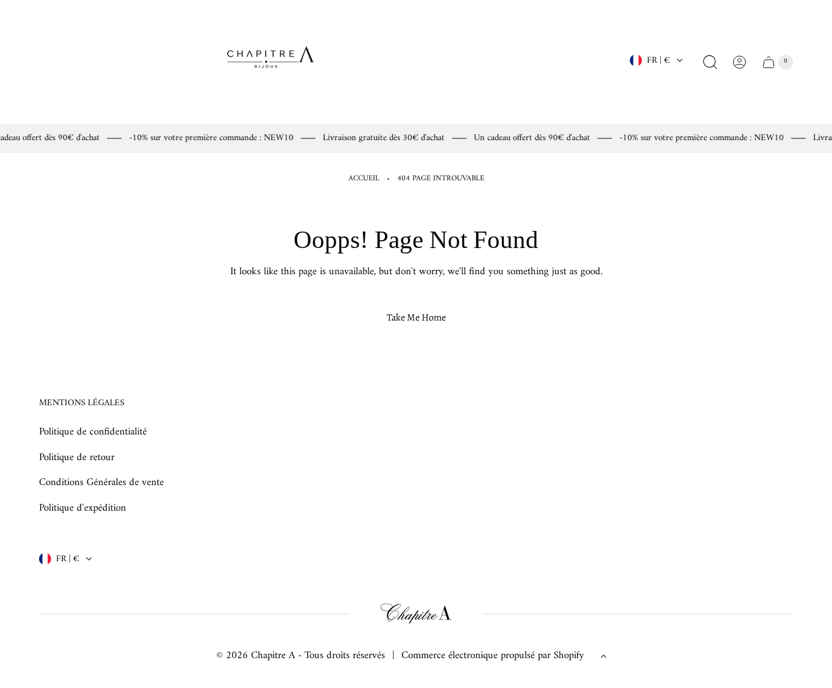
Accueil (363, 178)
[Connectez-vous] (739, 62)
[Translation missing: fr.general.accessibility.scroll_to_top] (603, 656)
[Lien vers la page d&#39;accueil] (416, 614)
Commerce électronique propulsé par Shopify (492, 656)
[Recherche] (710, 62)
